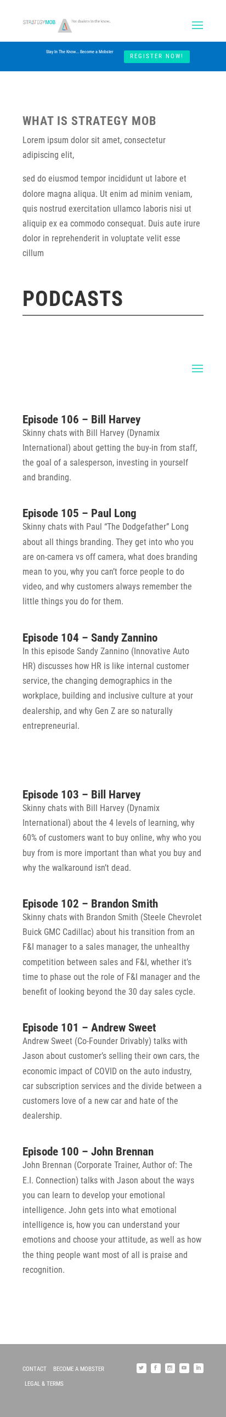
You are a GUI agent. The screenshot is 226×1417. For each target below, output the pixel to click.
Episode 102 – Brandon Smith (90, 903)
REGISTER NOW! (157, 56)
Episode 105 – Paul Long (79, 513)
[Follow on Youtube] (184, 1368)
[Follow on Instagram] (170, 1368)
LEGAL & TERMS (44, 1383)
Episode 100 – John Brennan (88, 1151)
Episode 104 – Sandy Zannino (89, 637)
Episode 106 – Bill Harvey (81, 419)
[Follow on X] (141, 1368)
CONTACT (34, 1369)
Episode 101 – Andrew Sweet (89, 1027)
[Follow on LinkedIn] (199, 1368)
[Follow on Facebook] (156, 1368)
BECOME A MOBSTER (78, 1369)
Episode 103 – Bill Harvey (81, 794)
